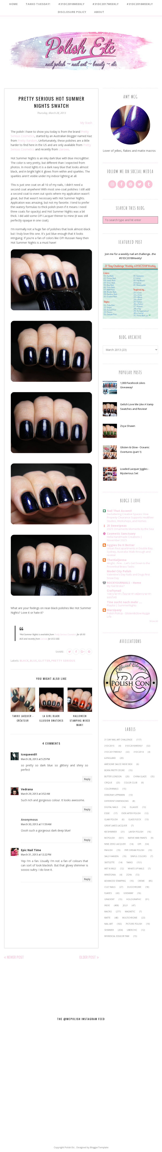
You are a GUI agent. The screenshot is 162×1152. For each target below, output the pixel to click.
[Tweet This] (69, 651)
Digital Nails (111, 807)
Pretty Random (27, 140)
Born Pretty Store (114, 770)
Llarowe (64, 149)
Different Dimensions (116, 801)
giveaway (128, 893)
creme (141, 880)
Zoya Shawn (127, 426)
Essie (107, 813)
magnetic (130, 911)
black (24, 660)
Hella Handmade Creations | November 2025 (124, 538)
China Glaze (140, 776)
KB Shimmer (110, 831)
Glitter (44, 660)
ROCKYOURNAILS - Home (124, 583)
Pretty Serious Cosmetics (65, 634)
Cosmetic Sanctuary (121, 533)
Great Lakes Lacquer (115, 825)
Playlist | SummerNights (122, 605)
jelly (125, 905)
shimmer (109, 930)
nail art (108, 923)
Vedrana (27, 789)
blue (33, 660)
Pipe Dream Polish (134, 850)
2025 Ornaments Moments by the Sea (130, 529)
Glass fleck (134, 819)
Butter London (113, 776)
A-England (110, 758)
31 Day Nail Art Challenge (118, 739)
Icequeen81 (29, 754)
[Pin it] (89, 651)
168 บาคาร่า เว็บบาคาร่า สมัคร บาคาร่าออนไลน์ (129, 595)
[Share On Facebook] (76, 651)
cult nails (109, 887)
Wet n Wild (110, 868)
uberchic (132, 930)
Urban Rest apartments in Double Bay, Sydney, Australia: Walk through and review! (130, 551)
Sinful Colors (138, 856)
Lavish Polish (136, 831)
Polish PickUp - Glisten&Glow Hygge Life (128, 614)
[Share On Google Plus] (82, 651)
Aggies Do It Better (121, 545)
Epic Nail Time (31, 850)
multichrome (129, 917)
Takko (129, 862)
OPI (139, 844)
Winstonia (110, 874)
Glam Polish (111, 819)
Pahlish (108, 850)
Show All (153, 621)
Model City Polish (119, 571)
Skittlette (109, 862)
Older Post (87, 957)
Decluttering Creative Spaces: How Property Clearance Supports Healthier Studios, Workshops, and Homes (130, 517)
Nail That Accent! (119, 511)
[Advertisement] (130, 974)
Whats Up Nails (136, 868)
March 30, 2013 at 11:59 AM (36, 824)
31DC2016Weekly (133, 745)
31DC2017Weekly (113, 752)
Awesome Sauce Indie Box (118, 764)
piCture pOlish (134, 923)
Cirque (108, 782)
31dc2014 (139, 752)
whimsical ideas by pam (116, 936)
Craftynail (114, 590)
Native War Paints (137, 837)
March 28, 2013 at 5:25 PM (35, 759)
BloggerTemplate (99, 1147)
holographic (133, 899)
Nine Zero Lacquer (115, 844)
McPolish (109, 837)
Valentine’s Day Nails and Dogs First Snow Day (128, 576)
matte (107, 917)
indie (107, 905)
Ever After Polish (131, 813)
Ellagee (134, 807)
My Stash (86, 123)
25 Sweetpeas (117, 525)
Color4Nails (111, 788)
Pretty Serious (63, 660)
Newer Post (15, 957)
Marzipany (114, 610)
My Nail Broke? (115, 586)
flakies (108, 893)
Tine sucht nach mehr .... (124, 602)
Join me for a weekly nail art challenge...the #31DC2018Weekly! (130, 256)
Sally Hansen (111, 856)
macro (108, 911)
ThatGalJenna (116, 560)
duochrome (134, 887)
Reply (87, 779)
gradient (109, 899)
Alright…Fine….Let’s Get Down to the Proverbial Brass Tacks (128, 564)
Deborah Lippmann (114, 794)
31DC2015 (109, 745)
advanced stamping (115, 880)
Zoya (129, 874)
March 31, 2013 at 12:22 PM (36, 854)
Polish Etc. (70, 1147)
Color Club (130, 782)
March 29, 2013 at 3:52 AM (35, 793)
